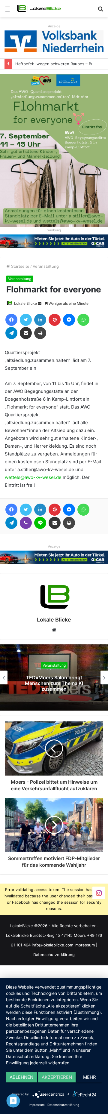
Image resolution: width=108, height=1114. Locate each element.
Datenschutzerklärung (54, 954)
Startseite (19, 266)
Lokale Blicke (25, 303)
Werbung (54, 230)
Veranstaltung (46, 266)
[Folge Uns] (98, 893)
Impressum (84, 945)
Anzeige (54, 26)
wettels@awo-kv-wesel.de (33, 477)
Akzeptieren (57, 1077)
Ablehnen (21, 1077)
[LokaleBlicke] (39, 8)
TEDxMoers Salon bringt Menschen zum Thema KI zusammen (54, 683)
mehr (89, 1077)
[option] (54, 677)
